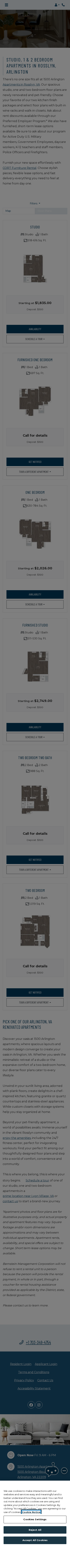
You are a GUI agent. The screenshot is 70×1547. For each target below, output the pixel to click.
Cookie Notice (31, 1512)
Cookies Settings (34, 1519)
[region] (35, 1514)
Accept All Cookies (35, 1540)
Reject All (35, 1529)
